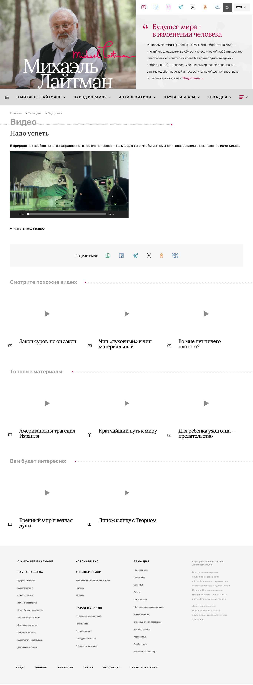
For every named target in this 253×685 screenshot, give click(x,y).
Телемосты (65, 667)
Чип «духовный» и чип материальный (125, 344)
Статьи (88, 667)
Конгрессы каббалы (26, 632)
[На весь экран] (124, 214)
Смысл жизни (140, 599)
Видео (21, 667)
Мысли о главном (142, 629)
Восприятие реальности (28, 617)
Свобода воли (140, 644)
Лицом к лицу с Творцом (127, 520)
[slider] (66, 214)
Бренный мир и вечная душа (46, 523)
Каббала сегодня (25, 588)
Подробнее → (193, 78)
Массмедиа (112, 667)
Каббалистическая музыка (29, 640)
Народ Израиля (90, 97)
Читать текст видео (29, 228)
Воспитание (139, 577)
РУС (239, 7)
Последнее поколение (86, 638)
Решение (80, 595)
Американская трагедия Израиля (47, 433)
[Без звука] (118, 214)
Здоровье (138, 585)
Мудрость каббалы (26, 580)
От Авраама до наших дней (88, 616)
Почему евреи (82, 624)
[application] (69, 184)
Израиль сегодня (83, 631)
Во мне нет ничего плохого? (199, 344)
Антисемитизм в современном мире (93, 580)
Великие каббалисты (27, 603)
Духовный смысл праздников (148, 622)
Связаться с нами (144, 667)
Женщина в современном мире (149, 607)
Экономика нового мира (145, 651)
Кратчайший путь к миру (128, 430)
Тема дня (217, 97)
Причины (80, 588)
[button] (69, 184)
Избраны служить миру (87, 646)
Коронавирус (87, 561)
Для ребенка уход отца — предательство (207, 433)
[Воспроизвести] (15, 214)
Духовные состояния (27, 625)
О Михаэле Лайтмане (38, 97)
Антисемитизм (135, 97)
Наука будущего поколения (30, 610)
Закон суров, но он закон (47, 341)
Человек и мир (141, 570)
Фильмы (41, 667)
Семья (137, 592)
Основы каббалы (25, 595)
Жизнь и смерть (141, 614)
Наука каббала (180, 97)
